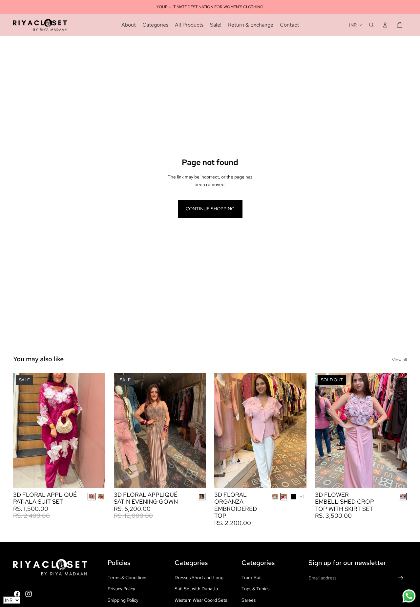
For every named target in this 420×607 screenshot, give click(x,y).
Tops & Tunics (255, 589)
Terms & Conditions (127, 577)
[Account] (385, 25)
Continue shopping (210, 209)
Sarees (249, 600)
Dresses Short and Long (199, 577)
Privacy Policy (121, 589)
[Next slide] (95, 430)
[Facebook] (17, 594)
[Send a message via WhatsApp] (409, 596)
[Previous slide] (23, 430)
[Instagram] (28, 594)
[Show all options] (302, 496)
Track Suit (252, 577)
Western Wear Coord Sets (201, 600)
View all (399, 360)
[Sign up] (401, 578)
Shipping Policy (123, 600)
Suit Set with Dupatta (196, 589)
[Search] (371, 25)
